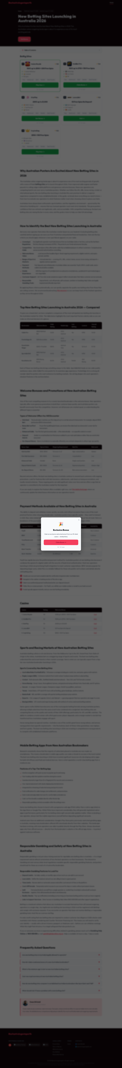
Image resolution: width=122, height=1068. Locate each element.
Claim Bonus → (61, 542)
